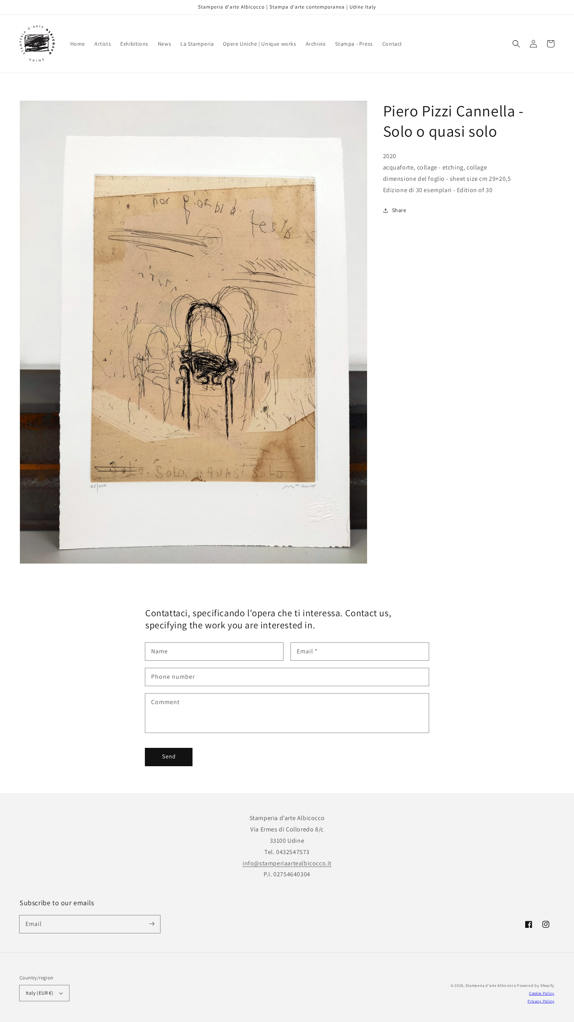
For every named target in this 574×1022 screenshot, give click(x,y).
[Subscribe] (151, 924)
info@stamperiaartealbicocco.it (287, 863)
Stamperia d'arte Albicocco (490, 985)
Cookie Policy (541, 993)
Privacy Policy (541, 1001)
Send (169, 756)
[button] (516, 43)
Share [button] (399, 210)
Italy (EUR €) (39, 993)
